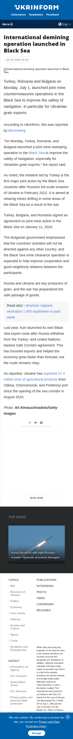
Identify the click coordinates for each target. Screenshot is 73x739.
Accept (36, 733)
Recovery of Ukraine (17, 593)
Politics (14, 601)
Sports (14, 634)
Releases (44, 610)
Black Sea (37, 153)
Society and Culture (17, 627)
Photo (41, 592)
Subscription (18, 14)
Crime (14, 640)
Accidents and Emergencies (19, 648)
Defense (15, 619)
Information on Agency (19, 668)
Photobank (52, 14)
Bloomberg (16, 130)
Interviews (45, 586)
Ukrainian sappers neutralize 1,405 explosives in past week (33, 311)
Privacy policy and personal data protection (21, 700)
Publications (46, 579)
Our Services (18, 691)
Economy (16, 607)
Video (41, 598)
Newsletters (36, 14)
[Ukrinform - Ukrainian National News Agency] (37, 7)
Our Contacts (18, 675)
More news (36, 498)
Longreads (45, 604)
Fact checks (17, 613)
